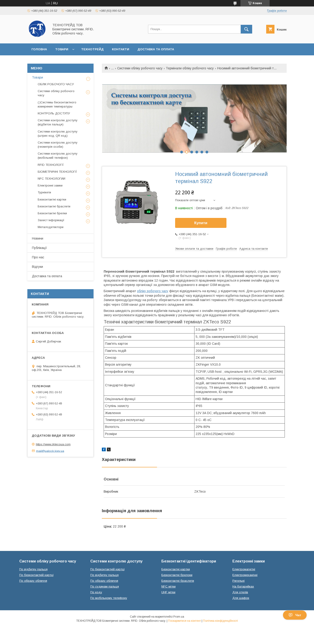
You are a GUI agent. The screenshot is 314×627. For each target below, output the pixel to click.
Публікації (39, 248)
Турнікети (44, 192)
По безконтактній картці (36, 575)
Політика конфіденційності (220, 620)
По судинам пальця (104, 586)
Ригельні (238, 580)
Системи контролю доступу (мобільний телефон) (57, 155)
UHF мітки (168, 592)
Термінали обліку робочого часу (190, 68)
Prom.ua (178, 616)
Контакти (120, 49)
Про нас (38, 257)
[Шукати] (246, 29)
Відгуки (37, 266)
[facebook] (104, 450)
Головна (39, 49)
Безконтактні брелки (52, 213)
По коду (96, 592)
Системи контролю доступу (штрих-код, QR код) (57, 133)
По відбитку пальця (33, 569)
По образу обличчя (33, 580)
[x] (109, 450)
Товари (61, 49)
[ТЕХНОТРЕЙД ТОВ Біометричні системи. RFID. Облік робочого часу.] (37, 37)
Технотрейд (92, 49)
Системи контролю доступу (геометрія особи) (57, 144)
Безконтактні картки (52, 199)
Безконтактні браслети (54, 206)
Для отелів (240, 592)
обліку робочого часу (152, 291)
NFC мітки (168, 586)
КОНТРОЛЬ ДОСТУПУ (54, 113)
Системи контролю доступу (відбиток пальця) (57, 122)
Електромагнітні (243, 569)
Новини (37, 238)
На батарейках (243, 586)
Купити (200, 223)
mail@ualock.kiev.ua (50, 450)
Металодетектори (50, 227)
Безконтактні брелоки (176, 575)
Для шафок (240, 598)
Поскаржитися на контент (184, 620)
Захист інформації (51, 220)
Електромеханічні (244, 575)
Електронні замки (50, 185)
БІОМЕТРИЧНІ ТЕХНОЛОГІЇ (57, 171)
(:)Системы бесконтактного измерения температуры (57, 104)
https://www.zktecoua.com (53, 444)
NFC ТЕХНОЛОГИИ (51, 178)
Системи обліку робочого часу (140, 68)
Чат (298, 615)
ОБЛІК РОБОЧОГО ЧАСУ (56, 84)
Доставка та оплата (155, 49)
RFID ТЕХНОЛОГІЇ (51, 165)
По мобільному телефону (108, 598)
